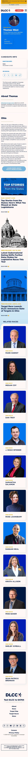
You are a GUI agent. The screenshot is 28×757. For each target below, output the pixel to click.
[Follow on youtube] (10, 725)
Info (5, 39)
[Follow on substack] (20, 725)
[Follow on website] (20, 75)
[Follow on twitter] (8, 75)
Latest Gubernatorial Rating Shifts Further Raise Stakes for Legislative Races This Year (12, 257)
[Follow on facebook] (4, 75)
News (14, 709)
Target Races (14, 714)
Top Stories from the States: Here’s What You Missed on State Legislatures (13, 203)
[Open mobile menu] (26, 10)
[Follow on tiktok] (14, 725)
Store (14, 716)
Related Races (8, 43)
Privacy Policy (14, 733)
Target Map (14, 711)
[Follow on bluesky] (16, 75)
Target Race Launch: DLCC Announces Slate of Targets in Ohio (12, 308)
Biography (7, 41)
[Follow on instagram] (12, 75)
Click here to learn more (7, 103)
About (14, 706)
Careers (14, 730)
